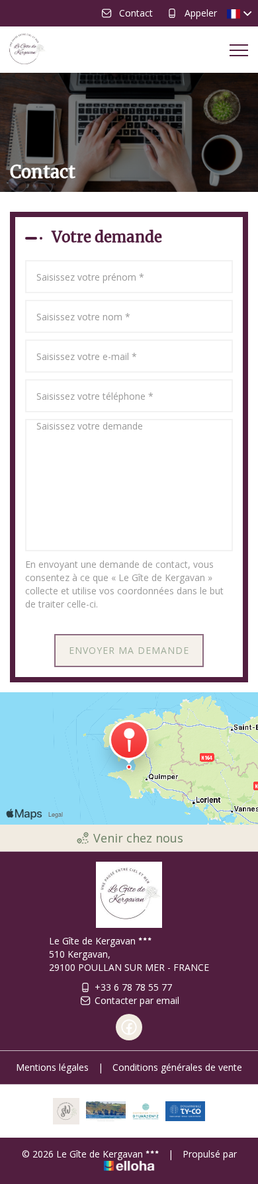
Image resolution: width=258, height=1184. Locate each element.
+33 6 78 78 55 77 (133, 987)
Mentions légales (52, 1067)
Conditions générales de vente (177, 1067)
